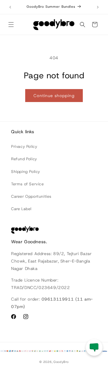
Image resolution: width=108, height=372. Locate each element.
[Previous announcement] (10, 7)
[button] (11, 24)
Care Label (21, 208)
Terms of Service (27, 183)
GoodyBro (61, 362)
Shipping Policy (25, 171)
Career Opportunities (31, 196)
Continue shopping (54, 95)
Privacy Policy (24, 146)
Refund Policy (24, 158)
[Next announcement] (98, 7)
